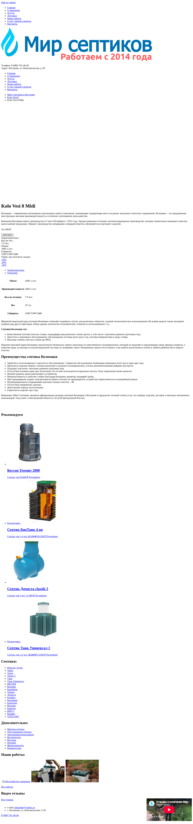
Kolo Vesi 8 (13, 97)
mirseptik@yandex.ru (24, 807)
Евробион (12, 689)
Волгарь (11, 705)
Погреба (11, 742)
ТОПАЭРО (13, 716)
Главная (11, 7)
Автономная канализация (20, 734)
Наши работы (14, 18)
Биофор (11, 714)
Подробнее (34, 477)
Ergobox (11, 697)
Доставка (12, 15)
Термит (11, 692)
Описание (12, 273)
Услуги (10, 13)
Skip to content (8, 2)
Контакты (12, 24)
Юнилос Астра (15, 667)
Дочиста (11, 695)
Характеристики (15, 270)
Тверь (10, 670)
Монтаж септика (15, 729)
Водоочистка (14, 737)
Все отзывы (7, 799)
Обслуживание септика (19, 732)
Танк (9, 678)
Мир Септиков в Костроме (21, 94)
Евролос (11, 708)
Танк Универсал (15, 681)
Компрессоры (14, 748)
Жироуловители (15, 745)
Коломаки (12, 700)
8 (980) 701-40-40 (10, 815)
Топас (10, 673)
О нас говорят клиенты (19, 21)
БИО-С (11, 711)
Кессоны (11, 740)
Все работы (7, 787)
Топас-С (11, 676)
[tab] (99, 270)
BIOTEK (11, 684)
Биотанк (11, 686)
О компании (13, 10)
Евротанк (12, 703)
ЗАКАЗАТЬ (7, 235)
